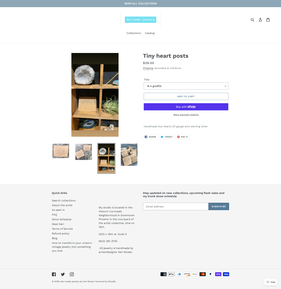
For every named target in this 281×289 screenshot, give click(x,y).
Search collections (63, 200)
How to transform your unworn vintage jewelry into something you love (72, 246)
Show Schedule (61, 219)
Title (146, 79)
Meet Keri (58, 224)
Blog (54, 238)
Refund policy (60, 233)
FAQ (54, 214)
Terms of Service (62, 228)
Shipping (148, 68)
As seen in (58, 209)
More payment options (186, 114)
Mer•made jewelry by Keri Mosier (77, 281)
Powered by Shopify (105, 281)
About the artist (62, 205)
